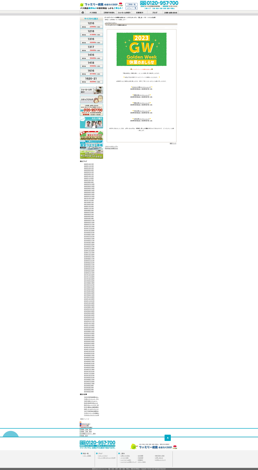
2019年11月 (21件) (89, 228)
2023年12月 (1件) (89, 164)
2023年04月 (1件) (89, 174)
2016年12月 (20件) (89, 299)
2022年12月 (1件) (89, 176)
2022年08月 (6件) (89, 182)
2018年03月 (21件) (89, 268)
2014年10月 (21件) (89, 351)
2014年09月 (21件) (89, 353)
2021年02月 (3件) (89, 204)
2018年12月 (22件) (89, 250)
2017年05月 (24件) (89, 289)
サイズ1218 (90, 32)
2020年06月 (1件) (89, 214)
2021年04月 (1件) (89, 202)
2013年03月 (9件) (89, 389)
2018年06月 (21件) (89, 262)
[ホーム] (82, 13)
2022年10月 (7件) (89, 180)
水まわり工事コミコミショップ (141, 87)
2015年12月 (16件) (89, 323)
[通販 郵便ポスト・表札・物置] (91, 135)
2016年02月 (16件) (89, 319)
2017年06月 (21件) (89, 287)
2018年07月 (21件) (89, 260)
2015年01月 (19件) (89, 345)
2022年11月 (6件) (89, 178)
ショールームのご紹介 (91, 90)
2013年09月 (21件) (89, 377)
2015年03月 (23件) (89, 341)
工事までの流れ (125, 456)
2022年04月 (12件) (89, 190)
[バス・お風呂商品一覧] (93, 13)
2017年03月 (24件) (89, 293)
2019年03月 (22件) (89, 244)
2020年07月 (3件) (89, 212)
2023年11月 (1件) (89, 166)
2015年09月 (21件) (89, 329)
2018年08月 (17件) (89, 258)
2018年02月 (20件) (89, 270)
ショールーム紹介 (126, 460)
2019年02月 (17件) (89, 246)
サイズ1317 (90, 47)
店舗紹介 (140, 460)
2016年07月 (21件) (89, 309)
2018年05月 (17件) (89, 264)
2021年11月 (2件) (89, 200)
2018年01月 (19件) (89, 273)
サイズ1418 (90, 63)
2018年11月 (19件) (89, 252)
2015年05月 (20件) (89, 337)
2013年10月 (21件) (89, 375)
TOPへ (168, 438)
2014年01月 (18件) (89, 369)
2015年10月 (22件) (89, 327)
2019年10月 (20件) (89, 230)
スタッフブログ (91, 99)
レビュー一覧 (131, 8)
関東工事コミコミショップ (141, 103)
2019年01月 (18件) (89, 248)
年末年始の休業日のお (111, 148)
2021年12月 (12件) (89, 198)
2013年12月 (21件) (89, 371)
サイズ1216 (90, 24)
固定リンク (173, 143)
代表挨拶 (140, 458)
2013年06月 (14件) (89, 383)
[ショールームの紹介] (124, 13)
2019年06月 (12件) (89, 238)
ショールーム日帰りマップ (128, 462)
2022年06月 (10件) (89, 186)
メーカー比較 (124, 458)
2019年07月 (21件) (89, 236)
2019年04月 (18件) (89, 242)
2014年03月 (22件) (89, 365)
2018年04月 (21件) (89, 266)
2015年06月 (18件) (89, 335)
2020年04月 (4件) (89, 218)
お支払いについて (160, 460)
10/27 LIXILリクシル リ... (91, 401)
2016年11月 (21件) (89, 301)
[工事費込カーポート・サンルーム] (91, 145)
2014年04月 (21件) (89, 363)
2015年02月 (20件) (89, 343)
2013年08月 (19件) (89, 379)
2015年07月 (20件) (89, 333)
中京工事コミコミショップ (141, 111)
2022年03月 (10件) (89, 192)
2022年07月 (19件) (89, 184)
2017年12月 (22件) (89, 275)
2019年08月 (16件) (89, 234)
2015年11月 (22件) (89, 325)
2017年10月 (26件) (89, 279)
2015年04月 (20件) (89, 339)
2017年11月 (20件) (89, 277)
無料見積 (91, 108)
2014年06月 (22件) (89, 359)
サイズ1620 (90, 79)
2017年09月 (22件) (89, 281)
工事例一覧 (131, 4)
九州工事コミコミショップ (141, 119)
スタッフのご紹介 (91, 121)
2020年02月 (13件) (89, 222)
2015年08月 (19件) (89, 331)
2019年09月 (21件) (89, 232)
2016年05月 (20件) (89, 313)
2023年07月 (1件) (89, 172)
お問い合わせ (159, 458)
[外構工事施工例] (91, 154)
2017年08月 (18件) (89, 283)
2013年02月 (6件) (89, 391)
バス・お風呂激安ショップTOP (102, 4)
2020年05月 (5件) (89, 216)
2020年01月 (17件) (89, 224)
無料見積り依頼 (159, 456)
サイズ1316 (90, 40)
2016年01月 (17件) (89, 321)
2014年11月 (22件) (89, 349)
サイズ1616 (90, 71)
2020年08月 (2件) (89, 210)
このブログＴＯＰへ (111, 23)
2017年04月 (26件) (89, 291)
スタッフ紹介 (142, 462)
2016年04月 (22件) (89, 315)
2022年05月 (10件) (89, 188)
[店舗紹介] (139, 13)
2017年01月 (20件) (89, 297)
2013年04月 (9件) (89, 387)
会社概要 (140, 456)
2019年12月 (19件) (89, 226)
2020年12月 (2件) (89, 206)
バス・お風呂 (87, 456)
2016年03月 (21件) (89, 317)
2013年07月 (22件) (89, 381)
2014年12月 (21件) (89, 347)
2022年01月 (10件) (89, 196)
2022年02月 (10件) (89, 194)
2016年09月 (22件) (89, 305)
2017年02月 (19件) (89, 295)
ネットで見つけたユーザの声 (106, 458)
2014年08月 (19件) (89, 355)
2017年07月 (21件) (89, 285)
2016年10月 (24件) (89, 303)
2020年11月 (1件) (89, 208)
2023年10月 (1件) (89, 168)
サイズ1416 (90, 55)
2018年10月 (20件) (89, 254)
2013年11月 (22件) (89, 373)
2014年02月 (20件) (89, 367)
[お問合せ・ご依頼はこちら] (170, 13)
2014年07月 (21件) (89, 357)
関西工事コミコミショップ (141, 95)
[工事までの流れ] (108, 13)
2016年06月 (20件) (89, 311)
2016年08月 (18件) (89, 307)
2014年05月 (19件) (89, 361)
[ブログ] (155, 13)
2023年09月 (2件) (89, 170)
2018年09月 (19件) (89, 256)
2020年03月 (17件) (89, 220)
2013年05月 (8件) (89, 385)
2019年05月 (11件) (89, 240)
